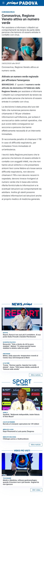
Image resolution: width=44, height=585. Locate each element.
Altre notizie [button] (35, 375)
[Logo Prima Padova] (22, 3)
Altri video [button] (36, 490)
